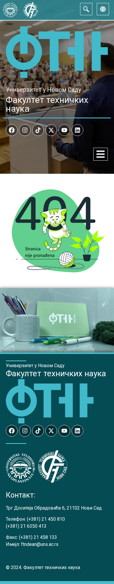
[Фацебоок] (12, 130)
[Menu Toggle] (100, 154)
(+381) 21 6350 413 (26, 526)
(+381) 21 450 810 (46, 519)
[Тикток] (38, 130)
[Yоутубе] (64, 130)
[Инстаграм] (25, 130)
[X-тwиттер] (51, 130)
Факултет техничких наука (47, 104)
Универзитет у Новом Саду (43, 89)
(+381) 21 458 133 (38, 537)
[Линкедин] (77, 130)
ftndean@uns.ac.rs (39, 544)
